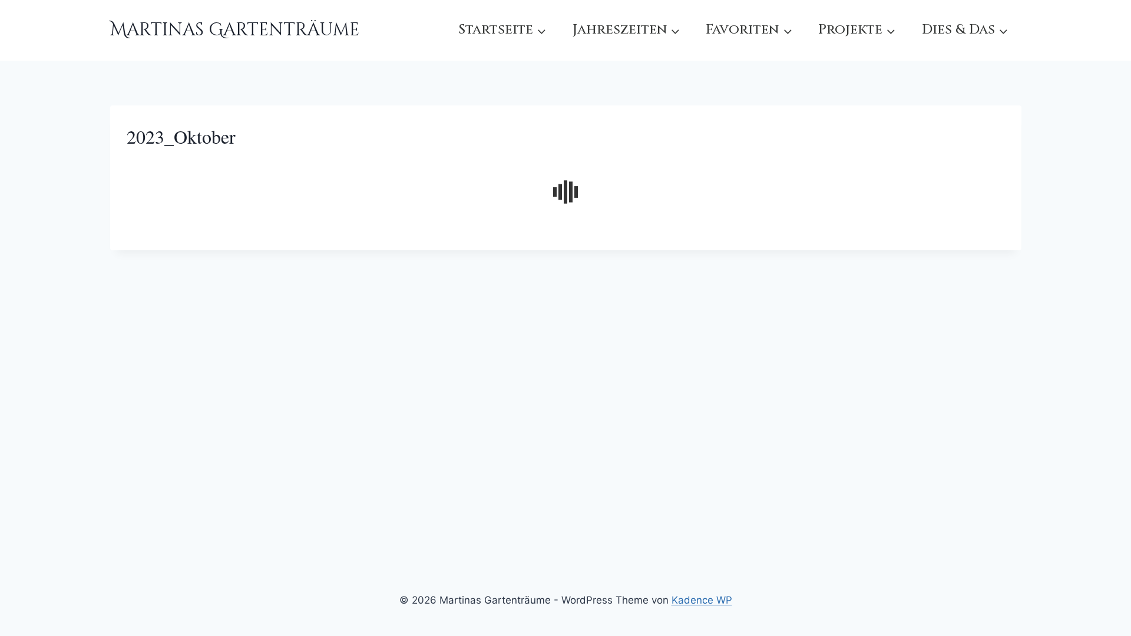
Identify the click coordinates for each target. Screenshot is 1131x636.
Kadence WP (702, 600)
